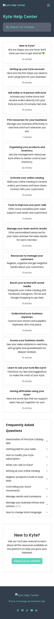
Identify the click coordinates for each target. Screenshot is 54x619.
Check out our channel (27, 561)
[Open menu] (48, 5)
